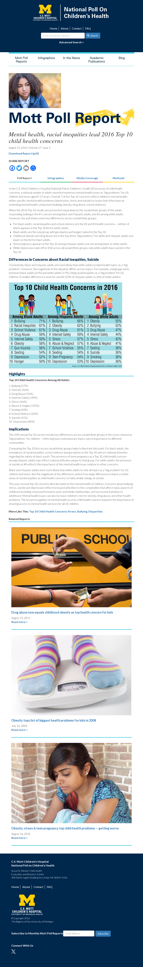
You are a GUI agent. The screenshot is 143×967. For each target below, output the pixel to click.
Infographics (46, 58)
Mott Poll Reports (21, 59)
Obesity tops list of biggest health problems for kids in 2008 (53, 720)
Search (94, 35)
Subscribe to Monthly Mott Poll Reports (37, 933)
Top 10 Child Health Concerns (48, 511)
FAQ (88, 28)
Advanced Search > (71, 42)
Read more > (19, 621)
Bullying (82, 511)
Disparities (95, 511)
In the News (71, 58)
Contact (77, 28)
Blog (122, 58)
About (64, 28)
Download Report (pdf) (24, 153)
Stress (72, 511)
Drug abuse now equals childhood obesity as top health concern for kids (62, 612)
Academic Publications (96, 59)
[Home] (71, 12)
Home (53, 28)
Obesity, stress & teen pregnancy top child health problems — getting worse (65, 828)
